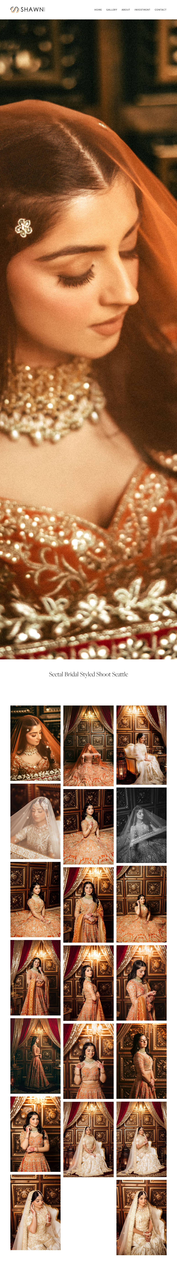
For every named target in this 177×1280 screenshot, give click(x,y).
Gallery (111, 9)
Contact (161, 9)
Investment (142, 9)
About (126, 9)
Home (98, 9)
